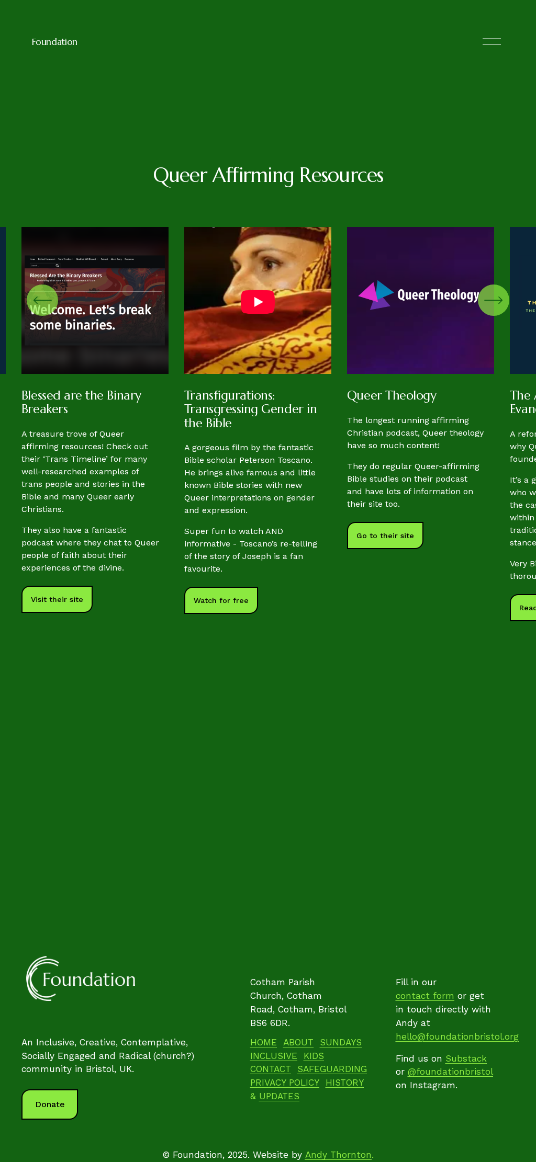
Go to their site (385, 535)
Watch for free (221, 600)
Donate (50, 1104)
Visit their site (57, 599)
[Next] (493, 300)
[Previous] (42, 300)
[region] (268, 424)
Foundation (54, 42)
